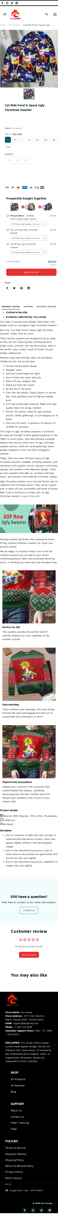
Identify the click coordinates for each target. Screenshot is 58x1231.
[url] (36, 1190)
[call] (23, 1027)
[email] (21, 1023)
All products (14, 25)
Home (3, 25)
